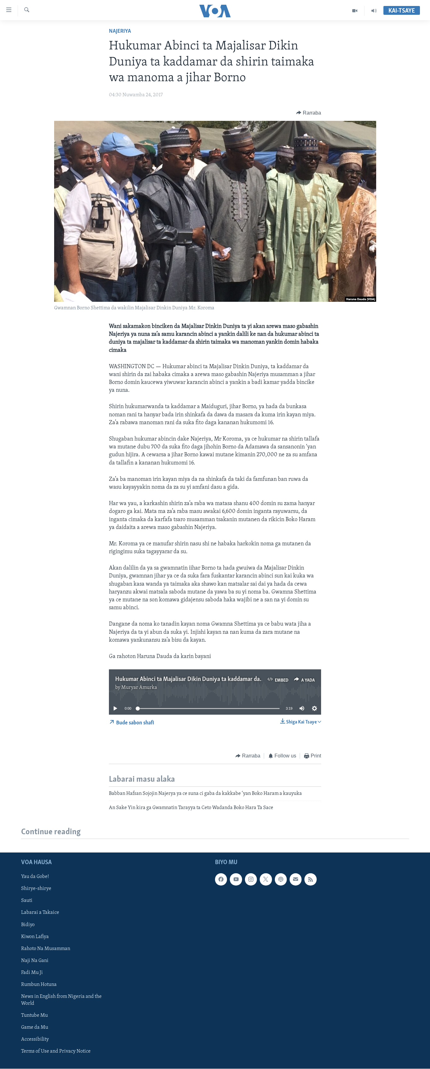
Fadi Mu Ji (32, 972)
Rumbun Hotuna (39, 984)
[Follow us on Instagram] (251, 880)
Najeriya (120, 31)
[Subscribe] (296, 880)
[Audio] (374, 10)
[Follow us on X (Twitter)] (266, 880)
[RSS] (310, 880)
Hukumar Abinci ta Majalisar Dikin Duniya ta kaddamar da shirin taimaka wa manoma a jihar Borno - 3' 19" (246, 679)
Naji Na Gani (34, 960)
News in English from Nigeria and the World (61, 1000)
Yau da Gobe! (35, 877)
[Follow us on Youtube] (236, 880)
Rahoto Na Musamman (45, 948)
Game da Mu (34, 1027)
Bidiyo (28, 924)
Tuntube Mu (34, 1015)
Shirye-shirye (36, 889)
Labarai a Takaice (40, 912)
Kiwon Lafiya (35, 936)
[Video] (355, 10)
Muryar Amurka (139, 687)
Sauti (26, 900)
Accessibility (35, 1039)
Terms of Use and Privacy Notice (56, 1051)
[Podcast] (281, 880)
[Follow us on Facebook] (221, 880)
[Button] (308, 113)
